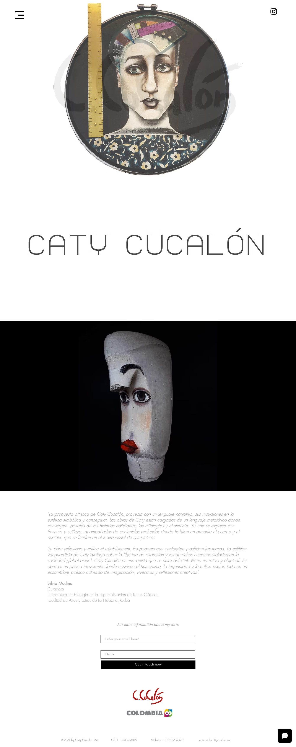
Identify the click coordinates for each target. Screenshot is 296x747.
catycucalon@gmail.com (214, 740)
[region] (149, 250)
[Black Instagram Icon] (273, 11)
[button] (19, 15)
